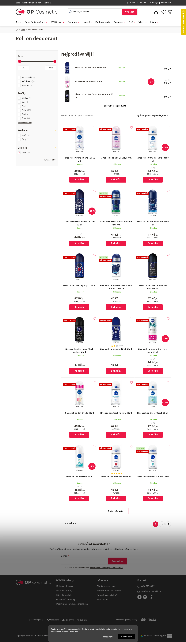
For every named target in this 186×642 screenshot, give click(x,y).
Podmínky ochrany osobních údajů (72, 603)
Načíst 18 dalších (116, 511)
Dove (25, 118)
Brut (25, 106)
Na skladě (28, 77)
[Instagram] (145, 597)
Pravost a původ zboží (107, 595)
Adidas (27, 98)
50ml (26, 152)
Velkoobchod (103, 599)
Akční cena (28, 81)
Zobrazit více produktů (115, 105)
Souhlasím (127, 636)
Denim (26, 114)
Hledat (129, 12)
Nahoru (72, 523)
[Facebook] (139, 597)
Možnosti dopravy (64, 586)
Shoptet (148, 635)
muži (26, 135)
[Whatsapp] (151, 598)
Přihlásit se (117, 561)
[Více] (168, 21)
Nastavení (108, 636)
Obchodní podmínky (31, 2)
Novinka (27, 85)
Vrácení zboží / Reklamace (109, 590)
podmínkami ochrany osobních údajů (106, 567)
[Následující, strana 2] (162, 524)
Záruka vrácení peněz (107, 586)
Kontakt (47, 2)
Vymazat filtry (49, 160)
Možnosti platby (64, 590)
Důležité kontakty (64, 595)
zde (76, 631)
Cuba (26, 110)
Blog (18, 2)
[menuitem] (19, 22)
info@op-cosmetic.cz (162, 2)
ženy (25, 139)
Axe (25, 102)
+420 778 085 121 (138, 2)
